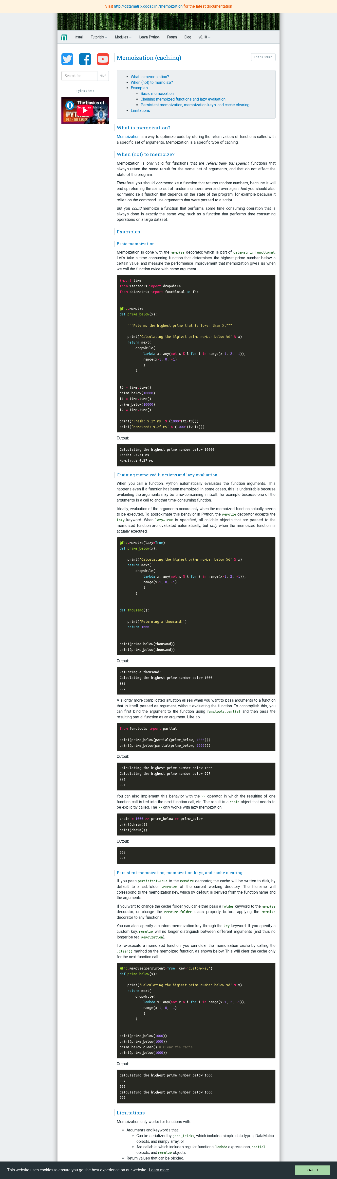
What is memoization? (150, 76)
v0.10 (203, 37)
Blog (187, 37)
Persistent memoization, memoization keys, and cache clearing (195, 105)
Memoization (128, 136)
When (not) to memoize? (152, 82)
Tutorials (98, 37)
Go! (103, 75)
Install (79, 37)
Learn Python (149, 37)
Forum (172, 37)
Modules (122, 37)
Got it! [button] (312, 1170)
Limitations (140, 110)
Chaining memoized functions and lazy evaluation (183, 99)
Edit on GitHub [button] (263, 57)
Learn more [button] (159, 1170)
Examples (139, 88)
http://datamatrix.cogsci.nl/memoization (149, 6)
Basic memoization (157, 93)
